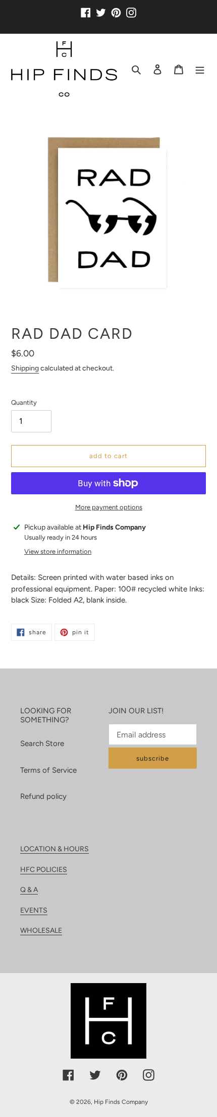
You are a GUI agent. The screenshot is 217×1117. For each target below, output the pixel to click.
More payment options (108, 507)
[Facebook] (86, 9)
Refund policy (43, 796)
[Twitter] (101, 9)
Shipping (25, 368)
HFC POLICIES (43, 869)
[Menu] (199, 69)
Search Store (42, 743)
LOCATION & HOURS (54, 849)
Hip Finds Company (121, 1101)
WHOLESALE (41, 930)
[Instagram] (131, 9)
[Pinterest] (116, 9)
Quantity (24, 402)
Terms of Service (48, 770)
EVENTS (33, 910)
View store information (57, 551)
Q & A (29, 889)
